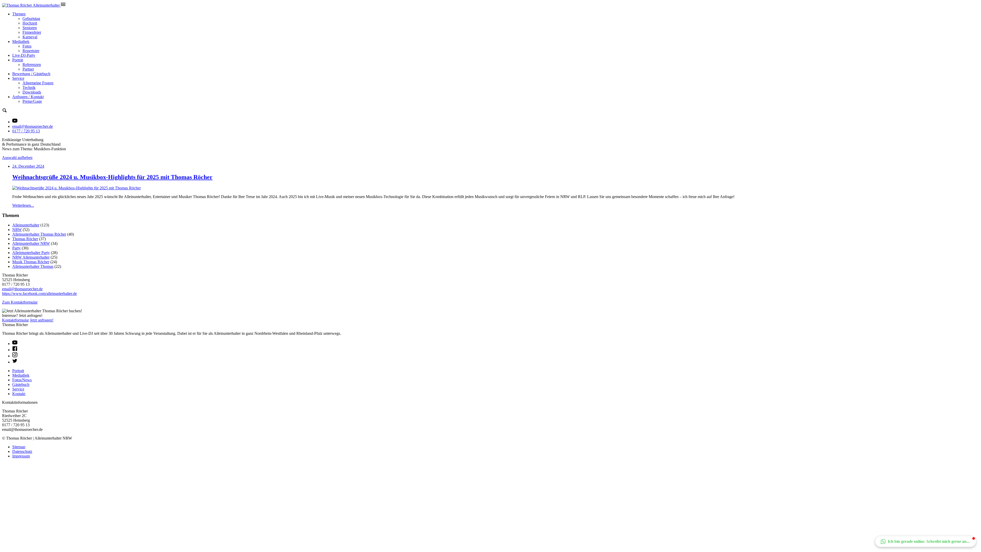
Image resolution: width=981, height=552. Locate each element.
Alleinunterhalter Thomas (32, 266)
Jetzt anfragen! (41, 320)
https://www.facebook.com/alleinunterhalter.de (39, 293)
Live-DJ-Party (23, 55)
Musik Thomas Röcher (30, 262)
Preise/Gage (32, 101)
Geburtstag (31, 18)
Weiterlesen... (23, 205)
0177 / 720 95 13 (26, 131)
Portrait (18, 371)
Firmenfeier (31, 32)
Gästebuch (20, 384)
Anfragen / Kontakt (28, 97)
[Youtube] (14, 343)
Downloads (31, 92)
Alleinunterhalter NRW (31, 243)
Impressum (21, 456)
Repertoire (30, 51)
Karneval (29, 37)
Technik (29, 87)
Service (18, 78)
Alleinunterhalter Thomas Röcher (39, 234)
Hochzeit (29, 23)
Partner (28, 69)
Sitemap (18, 447)
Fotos (26, 46)
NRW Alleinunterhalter (31, 257)
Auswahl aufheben (17, 157)
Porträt (17, 60)
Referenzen (31, 64)
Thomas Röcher (25, 239)
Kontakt (18, 394)
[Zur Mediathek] (14, 122)
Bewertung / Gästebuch (31, 74)
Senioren (29, 28)
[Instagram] (14, 356)
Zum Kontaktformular (20, 302)
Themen (19, 14)
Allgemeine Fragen (37, 83)
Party (16, 248)
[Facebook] (14, 350)
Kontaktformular (15, 320)
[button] (925, 541)
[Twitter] (14, 362)
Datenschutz (22, 451)
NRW (17, 229)
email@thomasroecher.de (32, 126)
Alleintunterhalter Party (31, 252)
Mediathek (20, 41)
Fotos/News (22, 380)
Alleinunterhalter (25, 225)
